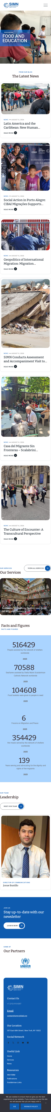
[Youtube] (23, 1042)
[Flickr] (28, 1042)
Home (9, 1056)
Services (10, 1060)
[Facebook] (8, 1042)
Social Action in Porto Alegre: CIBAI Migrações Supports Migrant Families (25, 204)
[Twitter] (13, 1042)
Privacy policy (31, 1106)
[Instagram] (18, 1042)
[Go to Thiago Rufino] (26, 843)
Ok (14, 1106)
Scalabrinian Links (14, 1082)
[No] (45, 1103)
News (6, 120)
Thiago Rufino (11, 877)
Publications (12, 1079)
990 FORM (11, 1075)
